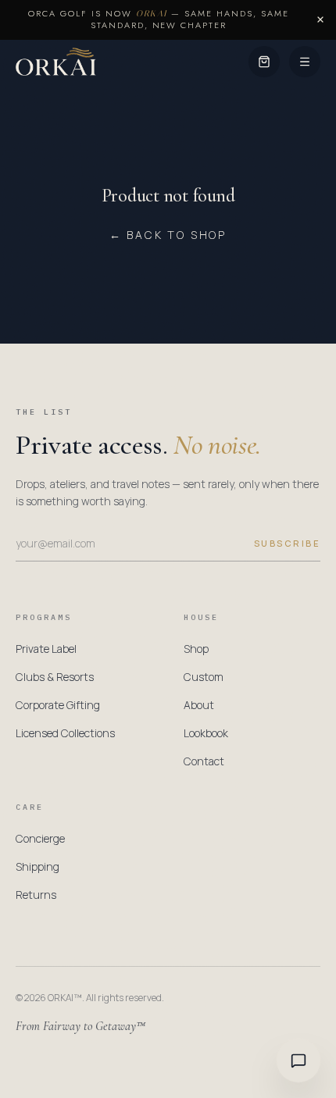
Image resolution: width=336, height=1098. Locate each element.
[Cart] (264, 61)
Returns (36, 894)
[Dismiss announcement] (320, 19)
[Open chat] (298, 1060)
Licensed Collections (65, 732)
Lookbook (206, 732)
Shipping (37, 866)
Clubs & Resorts (55, 676)
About (199, 704)
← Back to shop (168, 234)
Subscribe (287, 543)
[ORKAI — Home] (56, 62)
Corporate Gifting (58, 704)
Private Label (46, 648)
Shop (196, 648)
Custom (203, 676)
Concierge (40, 838)
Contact (204, 761)
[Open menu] (304, 61)
